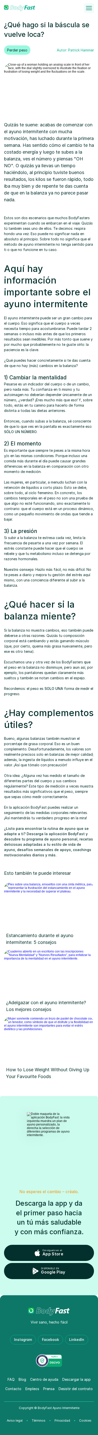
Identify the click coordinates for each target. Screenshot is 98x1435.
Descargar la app (76, 1379)
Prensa (49, 1389)
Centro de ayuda (44, 1379)
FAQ (11, 1379)
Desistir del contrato (76, 1389)
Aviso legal (15, 1420)
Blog (22, 1379)
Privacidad (62, 1420)
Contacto (13, 1389)
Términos (38, 1420)
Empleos (32, 1389)
